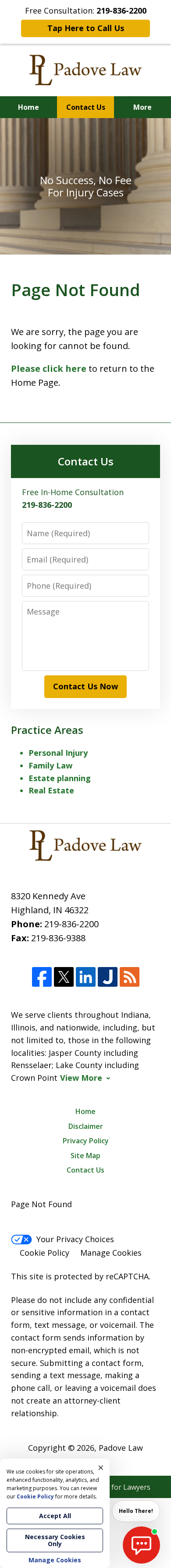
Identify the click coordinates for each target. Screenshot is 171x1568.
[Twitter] (64, 977)
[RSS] (129, 977)
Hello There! (136, 1511)
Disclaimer (85, 1126)
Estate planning (59, 778)
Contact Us (85, 107)
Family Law (50, 765)
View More (81, 1078)
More (142, 107)
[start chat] (141, 1545)
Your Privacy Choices (75, 1239)
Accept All (55, 1516)
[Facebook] (42, 977)
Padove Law (121, 1447)
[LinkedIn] (86, 977)
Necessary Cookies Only (55, 1540)
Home (28, 107)
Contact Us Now (85, 686)
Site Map (85, 1155)
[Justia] (108, 977)
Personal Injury (58, 752)
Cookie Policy (44, 1252)
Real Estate (51, 790)
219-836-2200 (71, 924)
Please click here (48, 368)
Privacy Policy (86, 1140)
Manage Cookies (111, 1252)
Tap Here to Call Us (85, 28)
